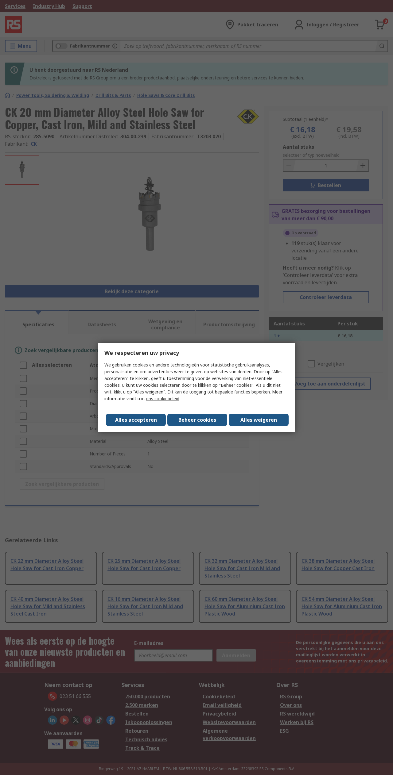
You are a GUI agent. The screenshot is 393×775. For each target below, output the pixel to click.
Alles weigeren (258, 419)
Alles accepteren (136, 419)
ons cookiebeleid (162, 398)
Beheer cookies (197, 419)
